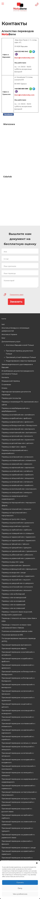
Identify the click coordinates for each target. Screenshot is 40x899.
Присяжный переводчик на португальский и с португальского (19, 793)
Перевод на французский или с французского (19, 569)
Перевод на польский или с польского (16, 509)
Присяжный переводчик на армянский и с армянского (18, 666)
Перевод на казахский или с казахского (17, 464)
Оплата (4, 388)
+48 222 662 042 (21, 51)
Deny (20, 888)
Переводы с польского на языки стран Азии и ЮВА (19, 619)
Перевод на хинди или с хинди (14, 573)
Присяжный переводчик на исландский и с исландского (18, 712)
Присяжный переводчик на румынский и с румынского (18, 803)
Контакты (5, 377)
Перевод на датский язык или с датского (17, 443)
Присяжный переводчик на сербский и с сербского (17, 816)
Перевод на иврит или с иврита (14, 447)
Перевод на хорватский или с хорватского (18, 576)
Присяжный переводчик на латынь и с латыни (19, 743)
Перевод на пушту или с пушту (14, 519)
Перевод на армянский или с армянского (17, 422)
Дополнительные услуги (11, 342)
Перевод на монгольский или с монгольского (19, 489)
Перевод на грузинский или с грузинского (18, 440)
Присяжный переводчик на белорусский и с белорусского (19, 673)
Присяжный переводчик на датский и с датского (17, 705)
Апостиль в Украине (9, 334)
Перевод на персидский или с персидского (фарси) (19, 504)
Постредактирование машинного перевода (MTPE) (19, 639)
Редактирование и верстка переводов (21, 361)
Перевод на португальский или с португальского (14, 514)
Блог (3, 338)
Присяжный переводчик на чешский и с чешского (17, 859)
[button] (37, 863)
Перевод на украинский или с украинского (18, 558)
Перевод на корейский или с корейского (17, 475)
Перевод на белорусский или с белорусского (19, 425)
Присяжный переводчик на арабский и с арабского (17, 660)
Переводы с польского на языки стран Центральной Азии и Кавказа (16, 626)
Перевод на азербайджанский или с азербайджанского (16, 409)
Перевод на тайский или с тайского (15, 544)
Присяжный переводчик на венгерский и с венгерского (18, 686)
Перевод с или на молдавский (13, 601)
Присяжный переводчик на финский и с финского (17, 842)
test (3, 324)
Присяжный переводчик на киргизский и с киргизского (18, 731)
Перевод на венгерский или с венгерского (18, 429)
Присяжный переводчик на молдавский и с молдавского (18, 761)
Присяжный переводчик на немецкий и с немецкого (17, 774)
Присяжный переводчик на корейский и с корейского (18, 738)
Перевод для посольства (11, 398)
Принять (20, 882)
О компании (6, 385)
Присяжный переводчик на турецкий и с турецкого (17, 829)
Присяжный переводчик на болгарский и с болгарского (18, 679)
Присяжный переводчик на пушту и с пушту (19, 799)
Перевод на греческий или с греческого (17, 436)
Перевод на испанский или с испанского (17, 457)
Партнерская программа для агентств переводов (16, 393)
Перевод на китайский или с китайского (17, 471)
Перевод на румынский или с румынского (18, 523)
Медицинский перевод (11, 381)
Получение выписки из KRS (12, 635)
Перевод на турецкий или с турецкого (16, 548)
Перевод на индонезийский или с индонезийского (15, 451)
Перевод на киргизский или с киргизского (18, 468)
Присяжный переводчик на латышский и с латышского (18, 748)
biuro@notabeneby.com (24, 58)
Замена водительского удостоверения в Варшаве (17, 365)
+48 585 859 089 (21, 89)
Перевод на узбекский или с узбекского (17, 555)
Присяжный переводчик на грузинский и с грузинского (18, 699)
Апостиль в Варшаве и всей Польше (20, 345)
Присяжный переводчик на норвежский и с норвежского (18, 787)
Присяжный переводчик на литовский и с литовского (18, 754)
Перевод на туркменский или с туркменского (19, 551)
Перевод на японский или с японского (17, 590)
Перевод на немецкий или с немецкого (17, 492)
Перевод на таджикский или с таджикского (18, 537)
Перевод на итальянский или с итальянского (19, 460)
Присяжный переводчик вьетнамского (16, 645)
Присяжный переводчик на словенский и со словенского (19, 823)
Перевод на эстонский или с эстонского (17, 587)
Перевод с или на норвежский (13, 605)
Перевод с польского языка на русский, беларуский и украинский (17, 613)
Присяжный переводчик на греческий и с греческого (18, 692)
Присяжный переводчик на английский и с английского (18, 653)
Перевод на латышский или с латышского (18, 478)
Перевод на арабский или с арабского (17, 418)
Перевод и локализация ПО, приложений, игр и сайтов (20, 403)
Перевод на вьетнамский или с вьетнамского (19, 433)
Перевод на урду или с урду (13, 562)
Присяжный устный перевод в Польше (21, 357)
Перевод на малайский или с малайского (17, 485)
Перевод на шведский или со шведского (18, 583)
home (4, 319)
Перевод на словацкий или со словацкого (18, 533)
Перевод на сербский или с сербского (17, 530)
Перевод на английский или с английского (18, 415)
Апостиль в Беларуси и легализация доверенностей (15, 329)
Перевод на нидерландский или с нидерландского (15, 497)
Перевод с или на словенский (13, 608)
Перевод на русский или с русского (15, 526)
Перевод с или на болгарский (13, 594)
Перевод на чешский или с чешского (16, 580)
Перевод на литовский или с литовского (17, 482)
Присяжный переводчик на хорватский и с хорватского (18, 852)
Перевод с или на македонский (14, 597)
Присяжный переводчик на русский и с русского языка (17, 810)
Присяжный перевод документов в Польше (19, 352)
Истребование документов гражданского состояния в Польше (18, 372)
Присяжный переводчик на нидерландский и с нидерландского (20, 780)
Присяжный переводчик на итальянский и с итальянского (18, 725)
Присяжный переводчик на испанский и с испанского (18, 718)
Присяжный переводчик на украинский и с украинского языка (18, 836)
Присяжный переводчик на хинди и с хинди (19, 848)
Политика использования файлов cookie (17, 631)
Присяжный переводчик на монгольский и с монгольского (19, 767)
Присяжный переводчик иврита (14, 648)
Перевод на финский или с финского (16, 565)
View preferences (20, 894)
